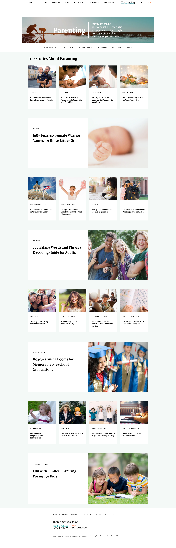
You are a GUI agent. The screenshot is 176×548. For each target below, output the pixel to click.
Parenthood (85, 47)
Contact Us (109, 514)
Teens (129, 47)
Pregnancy (50, 47)
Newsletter (75, 514)
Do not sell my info (93, 536)
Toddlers (116, 47)
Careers (99, 514)
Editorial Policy (87, 514)
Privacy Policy (104, 536)
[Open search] (141, 2)
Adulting (102, 47)
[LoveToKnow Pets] (79, 526)
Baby (72, 47)
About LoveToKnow (60, 514)
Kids (63, 47)
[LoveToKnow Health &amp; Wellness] (60, 526)
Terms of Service (116, 536)
